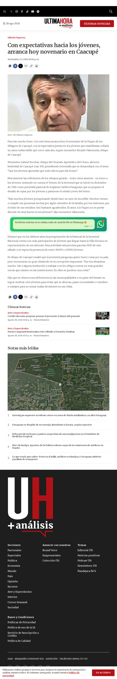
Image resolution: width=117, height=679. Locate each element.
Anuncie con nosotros (57, 545)
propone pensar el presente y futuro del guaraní (44, 316)
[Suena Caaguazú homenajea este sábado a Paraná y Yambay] (102, 331)
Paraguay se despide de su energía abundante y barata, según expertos (52, 425)
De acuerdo (103, 672)
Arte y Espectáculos (18, 313)
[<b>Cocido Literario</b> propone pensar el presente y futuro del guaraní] (102, 316)
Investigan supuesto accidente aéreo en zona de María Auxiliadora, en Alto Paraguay (59, 415)
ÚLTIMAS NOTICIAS (97, 23)
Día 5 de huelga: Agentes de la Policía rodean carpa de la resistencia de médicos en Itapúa (57, 446)
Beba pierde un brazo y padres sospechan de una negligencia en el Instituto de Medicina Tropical (55, 435)
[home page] (59, 23)
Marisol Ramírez (41, 320)
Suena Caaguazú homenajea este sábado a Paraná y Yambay (41, 331)
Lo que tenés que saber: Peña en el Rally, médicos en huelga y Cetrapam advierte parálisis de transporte (56, 458)
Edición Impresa (16, 37)
